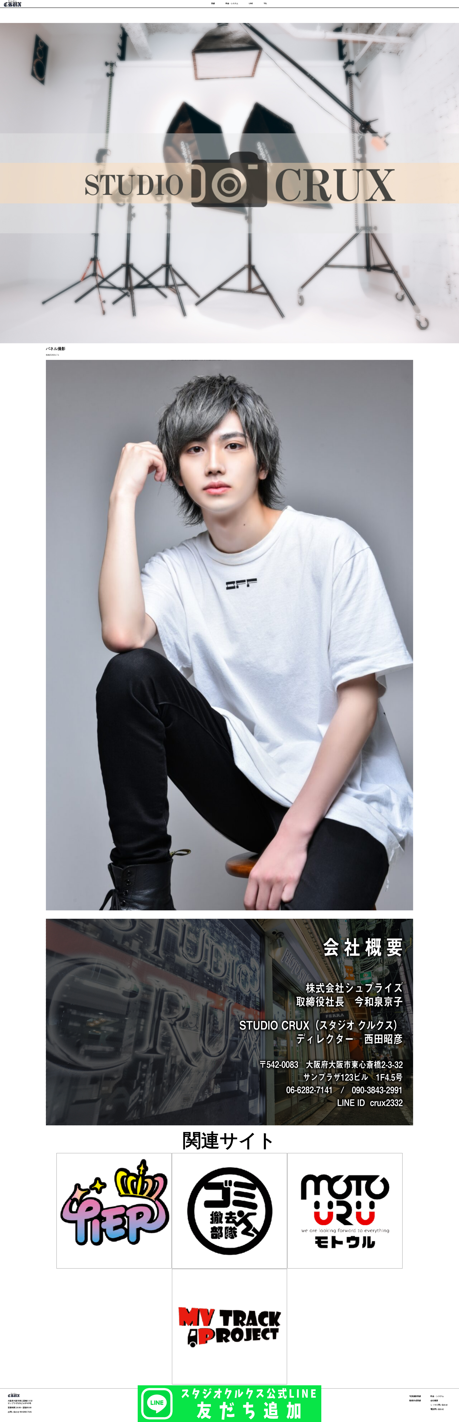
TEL (265, 3)
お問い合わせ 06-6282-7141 (20, 1412)
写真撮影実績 (415, 1396)
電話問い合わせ (437, 1409)
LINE (251, 3)
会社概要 (434, 1401)
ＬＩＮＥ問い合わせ (439, 1405)
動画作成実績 (415, 1401)
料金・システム (232, 3)
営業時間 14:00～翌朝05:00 (19, 1408)
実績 (213, 3)
